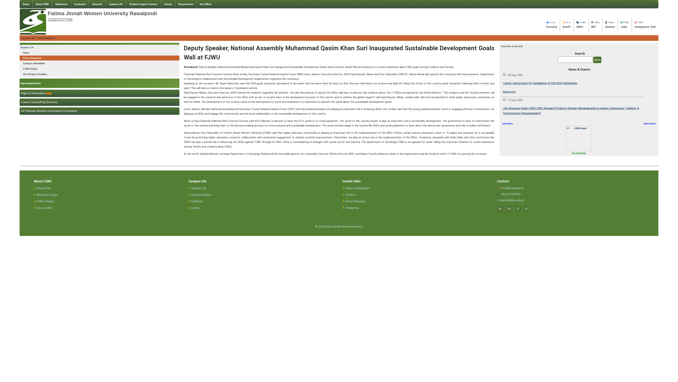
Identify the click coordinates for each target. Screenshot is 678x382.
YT (518, 209)
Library (168, 4)
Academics (80, 4)
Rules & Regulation (357, 188)
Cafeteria (197, 201)
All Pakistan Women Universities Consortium (49, 110)
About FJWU (42, 4)
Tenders (350, 194)
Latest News (507, 123)
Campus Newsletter (34, 63)
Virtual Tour (44, 188)
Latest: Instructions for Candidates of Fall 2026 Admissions (540, 83)
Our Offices (206, 4)
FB (500, 209)
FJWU (581, 24)
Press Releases (46, 38)
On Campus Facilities (35, 74)
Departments (185, 4)
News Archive (650, 123)
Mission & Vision (47, 194)
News (26, 52)
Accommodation (201, 194)
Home (26, 4)
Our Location (45, 207)
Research (97, 4)
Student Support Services (143, 4)
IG (526, 209)
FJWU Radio (30, 68)
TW (509, 209)
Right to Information (33, 93)
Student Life (27, 47)
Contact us (352, 207)
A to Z (551, 24)
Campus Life (116, 4)
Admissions (61, 4)
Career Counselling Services (39, 102)
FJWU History (45, 201)
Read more (509, 91)
